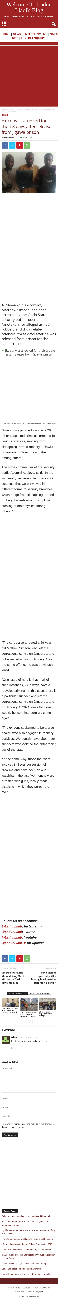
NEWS (17, 34)
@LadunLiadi (12, 926)
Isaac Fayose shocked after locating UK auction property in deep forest (28, 1256)
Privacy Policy (14, 1288)
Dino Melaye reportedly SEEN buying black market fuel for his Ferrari (43, 977)
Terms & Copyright (35, 1291)
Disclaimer (19, 1291)
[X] (12, 145)
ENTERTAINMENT (35, 34)
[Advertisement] (29, 76)
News (11, 109)
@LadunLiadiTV (14, 943)
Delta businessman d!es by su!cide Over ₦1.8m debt (26, 1216)
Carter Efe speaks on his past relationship (21, 1269)
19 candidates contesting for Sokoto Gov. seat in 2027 (27, 1244)
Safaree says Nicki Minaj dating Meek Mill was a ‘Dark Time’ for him (13, 977)
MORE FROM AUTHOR (39, 993)
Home (4, 109)
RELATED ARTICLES (17, 993)
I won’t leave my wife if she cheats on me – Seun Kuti (27, 1274)
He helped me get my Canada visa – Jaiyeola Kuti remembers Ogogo (25, 1223)
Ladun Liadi (9, 137)
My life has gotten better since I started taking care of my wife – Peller (28, 1232)
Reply (13, 1048)
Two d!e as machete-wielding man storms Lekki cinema (27, 1239)
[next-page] (31, 1021)
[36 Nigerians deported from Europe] (47, 1004)
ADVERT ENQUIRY (33, 38)
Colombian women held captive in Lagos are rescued (10, 1010)
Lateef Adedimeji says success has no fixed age (24, 1263)
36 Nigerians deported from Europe (45, 1014)
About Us (27, 1288)
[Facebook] (5, 145)
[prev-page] (27, 1021)
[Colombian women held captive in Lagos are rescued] (10, 1002)
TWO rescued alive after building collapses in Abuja (28, 1014)
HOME (6, 34)
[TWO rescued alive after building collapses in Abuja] (29, 1004)
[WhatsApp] (27, 145)
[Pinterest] (19, 145)
